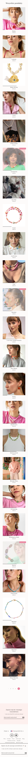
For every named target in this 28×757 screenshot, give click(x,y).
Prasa (13, 738)
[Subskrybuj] (25, 753)
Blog (23, 738)
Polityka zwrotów (11, 740)
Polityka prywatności (10, 742)
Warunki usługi (19, 742)
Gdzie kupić (18, 738)
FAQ (5, 738)
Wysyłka (19, 740)
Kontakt (9, 738)
